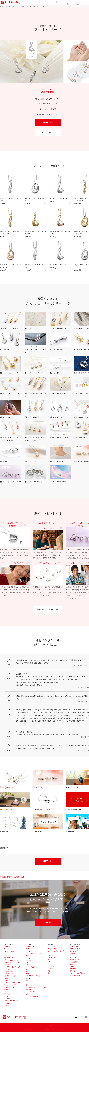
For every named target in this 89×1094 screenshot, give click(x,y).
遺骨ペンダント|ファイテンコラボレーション (35, 351)
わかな (28, 971)
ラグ (49, 971)
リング (6, 996)
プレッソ (50, 969)
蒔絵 (27, 980)
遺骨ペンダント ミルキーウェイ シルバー (10, 199)
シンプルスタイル (53, 947)
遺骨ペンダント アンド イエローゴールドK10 (35, 233)
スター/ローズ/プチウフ (11, 974)
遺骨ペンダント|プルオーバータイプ (59, 437)
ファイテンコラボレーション (12, 983)
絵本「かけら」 (4, 831)
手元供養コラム (38, 831)
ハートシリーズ (8, 971)
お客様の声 (70, 831)
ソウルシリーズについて (74, 809)
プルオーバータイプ (10, 985)
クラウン (28, 994)
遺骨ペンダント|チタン (5, 349)
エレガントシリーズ (9, 976)
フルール (28, 965)
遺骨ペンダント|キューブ (80, 393)
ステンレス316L (9, 953)
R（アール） (51, 966)
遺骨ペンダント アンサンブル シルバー (35, 199)
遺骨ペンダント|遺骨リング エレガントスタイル (10, 483)
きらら (28, 951)
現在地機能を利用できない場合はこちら (12, 877)
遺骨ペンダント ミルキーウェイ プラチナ (35, 266)
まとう (28, 978)
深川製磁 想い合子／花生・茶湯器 (36, 987)
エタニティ (7, 965)
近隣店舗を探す (48, 123)
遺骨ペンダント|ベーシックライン (8, 329)
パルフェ (28, 960)
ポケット (28, 989)
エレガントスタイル (53, 949)
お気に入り (20, 203)
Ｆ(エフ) (50, 964)
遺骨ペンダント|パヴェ (80, 437)
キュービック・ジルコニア (11, 962)
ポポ (27, 974)
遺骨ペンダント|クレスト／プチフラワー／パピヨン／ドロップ (35, 439)
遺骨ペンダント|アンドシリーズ (57, 393)
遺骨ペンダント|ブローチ (6, 461)
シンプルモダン (30, 947)
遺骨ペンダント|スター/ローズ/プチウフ (10, 393)
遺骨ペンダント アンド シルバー (59, 198)
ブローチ (7, 998)
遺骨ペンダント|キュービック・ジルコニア (35, 393)
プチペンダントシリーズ (11, 960)
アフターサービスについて (41, 809)
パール (6, 992)
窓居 (49, 973)
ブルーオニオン (30, 992)
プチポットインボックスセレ (34, 953)
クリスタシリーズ (9, 947)
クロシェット (8, 1003)
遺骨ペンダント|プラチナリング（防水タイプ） (35, 483)
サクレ (28, 949)
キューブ (6, 980)
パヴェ (6, 978)
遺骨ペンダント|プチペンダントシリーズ (35, 373)
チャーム (6, 989)
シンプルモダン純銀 (32, 996)
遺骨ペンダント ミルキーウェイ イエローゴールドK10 (10, 233)
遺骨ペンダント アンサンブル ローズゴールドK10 (10, 266)
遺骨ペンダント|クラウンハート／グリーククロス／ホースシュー (10, 439)
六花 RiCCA (51, 957)
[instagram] (81, 1017)
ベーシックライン (9, 951)
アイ (27, 962)
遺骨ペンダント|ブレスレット (57, 373)
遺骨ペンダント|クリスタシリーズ (58, 329)
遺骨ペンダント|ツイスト (56, 349)
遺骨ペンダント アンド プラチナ (59, 265)
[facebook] (86, 1017)
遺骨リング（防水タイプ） (11, 1001)
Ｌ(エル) (50, 962)
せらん (28, 956)
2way (6, 949)
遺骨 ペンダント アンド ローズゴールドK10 (60, 233)
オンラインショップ (48, 132)
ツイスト (6, 969)
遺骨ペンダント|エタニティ (31, 417)
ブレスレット (7, 994)
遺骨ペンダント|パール (30, 461)
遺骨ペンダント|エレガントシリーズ (9, 373)
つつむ (28, 958)
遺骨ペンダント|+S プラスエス (57, 482)
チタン (6, 956)
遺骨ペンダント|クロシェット (7, 417)
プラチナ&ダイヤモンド (11, 987)
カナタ (28, 969)
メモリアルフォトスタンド (33, 976)
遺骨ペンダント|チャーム (56, 417)
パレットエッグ (30, 967)
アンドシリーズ (8, 958)
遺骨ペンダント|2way (30, 329)
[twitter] (76, 1017)
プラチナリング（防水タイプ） (56, 951)
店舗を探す (47, 922)
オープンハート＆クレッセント (12, 967)
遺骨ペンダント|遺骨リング (81, 461)
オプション (7, 1005)
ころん (28, 983)
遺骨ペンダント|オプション (56, 461)
